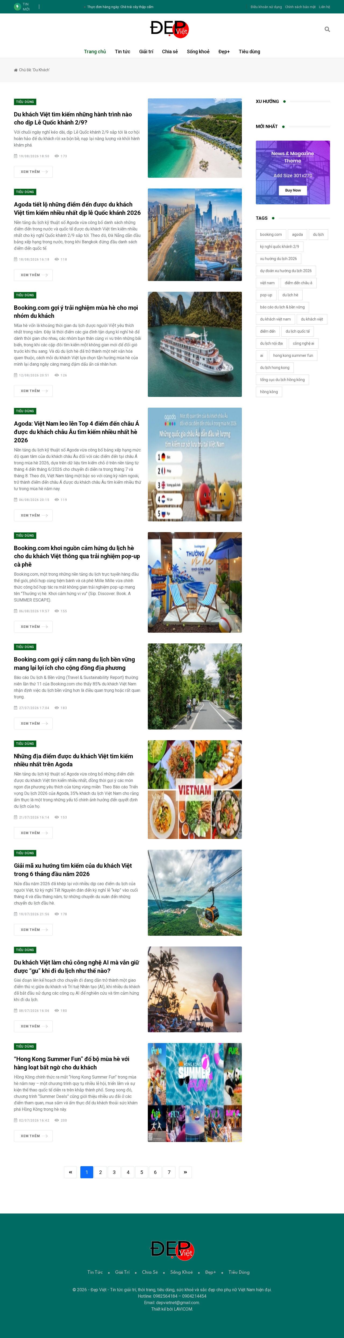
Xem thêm (30, 172)
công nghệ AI (303, 343)
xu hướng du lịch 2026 (278, 259)
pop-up (266, 295)
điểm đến (267, 331)
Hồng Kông (269, 392)
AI (261, 355)
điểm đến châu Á (298, 283)
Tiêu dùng (249, 51)
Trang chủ (95, 51)
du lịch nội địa (271, 343)
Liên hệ (324, 7)
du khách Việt (312, 319)
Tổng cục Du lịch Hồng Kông (282, 380)
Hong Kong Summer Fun (293, 355)
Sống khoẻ (198, 51)
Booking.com (271, 234)
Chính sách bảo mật (300, 7)
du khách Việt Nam (275, 319)
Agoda (297, 234)
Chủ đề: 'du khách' (34, 70)
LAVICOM (183, 1309)
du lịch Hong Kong (274, 367)
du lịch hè (290, 295)
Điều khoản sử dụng (266, 7)
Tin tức (122, 51)
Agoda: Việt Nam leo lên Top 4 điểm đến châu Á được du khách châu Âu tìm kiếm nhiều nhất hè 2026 (76, 432)
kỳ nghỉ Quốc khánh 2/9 (279, 246)
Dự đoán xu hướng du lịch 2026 (286, 271)
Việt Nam (267, 283)
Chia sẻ (170, 51)
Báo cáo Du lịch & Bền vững (282, 307)
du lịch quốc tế (298, 331)
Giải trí (146, 51)
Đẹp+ (224, 51)
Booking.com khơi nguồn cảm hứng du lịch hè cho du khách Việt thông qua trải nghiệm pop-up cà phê (77, 556)
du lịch (318, 234)
